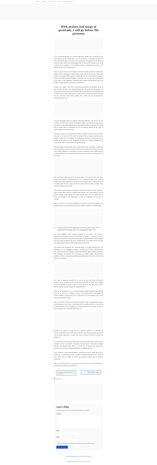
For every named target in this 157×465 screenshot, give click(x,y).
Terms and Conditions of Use (72, 456)
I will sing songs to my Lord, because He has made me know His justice (66, 373)
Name (58, 430)
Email (58, 437)
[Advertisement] (37, 12)
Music (55, 1)
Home (37, 1)
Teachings (44, 1)
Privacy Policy (83, 456)
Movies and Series (68, 1)
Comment (59, 413)
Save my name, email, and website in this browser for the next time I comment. (76, 443)
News (50, 1)
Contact (89, 456)
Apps (60, 1)
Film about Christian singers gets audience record (91, 372)
